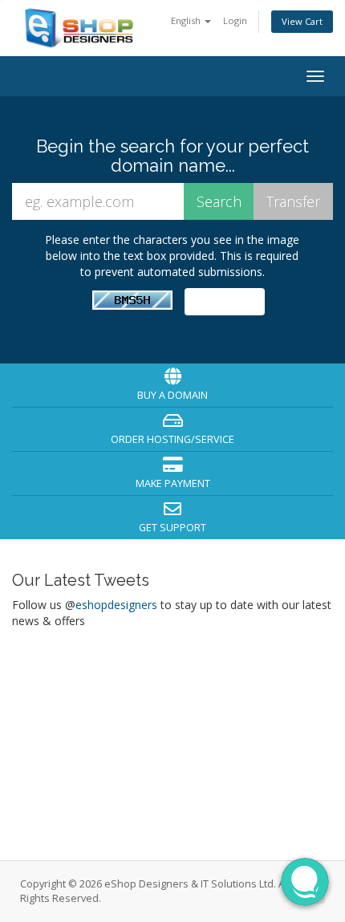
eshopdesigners (116, 604)
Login (235, 20)
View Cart (302, 21)
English (187, 20)
